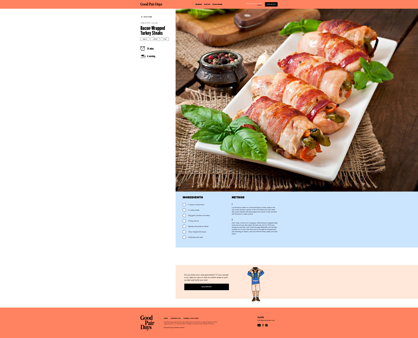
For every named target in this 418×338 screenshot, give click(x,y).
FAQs (166, 318)
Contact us (176, 318)
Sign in (259, 5)
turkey (155, 39)
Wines (199, 4)
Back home (148, 17)
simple (145, 39)
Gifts (207, 4)
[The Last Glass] (151, 4)
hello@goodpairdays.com (266, 320)
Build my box (271, 4)
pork (165, 39)
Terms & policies (191, 318)
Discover (217, 4)
